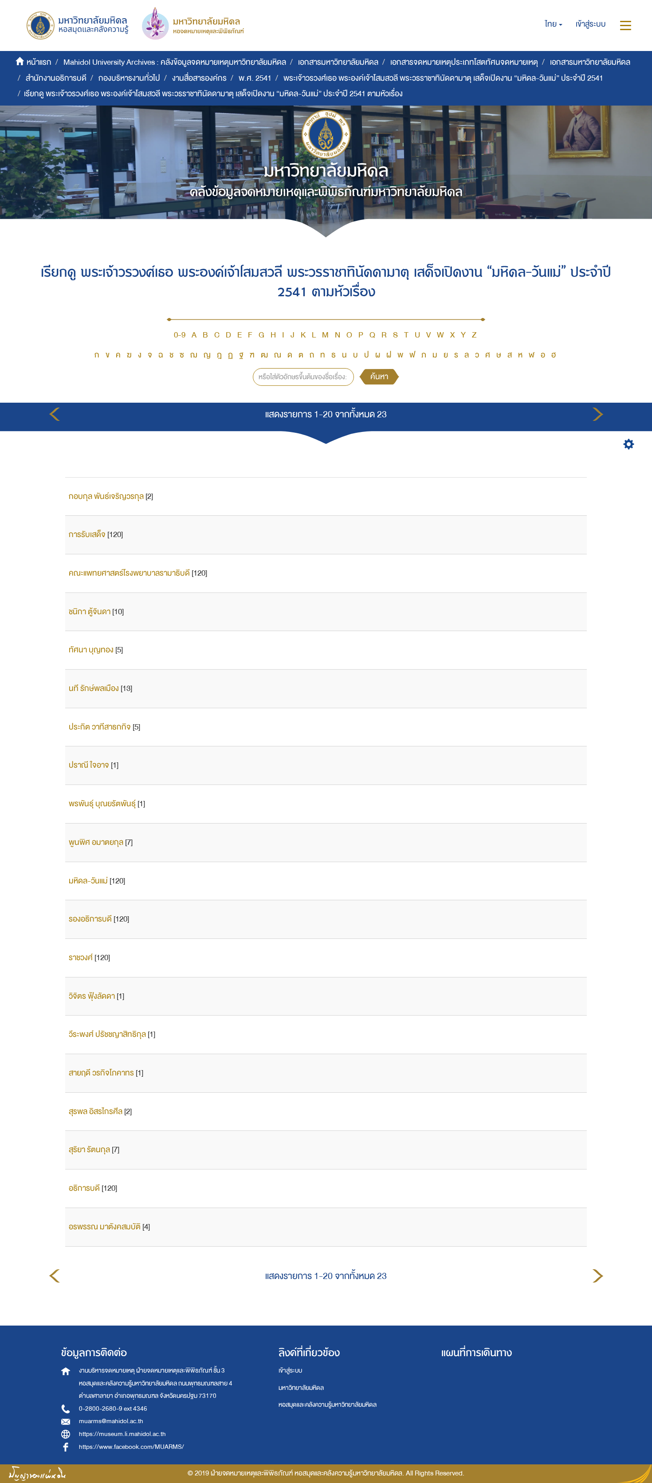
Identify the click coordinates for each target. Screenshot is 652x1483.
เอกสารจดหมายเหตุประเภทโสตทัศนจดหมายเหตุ (464, 62)
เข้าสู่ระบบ (290, 1370)
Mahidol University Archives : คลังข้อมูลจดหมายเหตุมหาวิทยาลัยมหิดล (174, 62)
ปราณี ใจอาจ (89, 765)
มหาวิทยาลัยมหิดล (301, 1387)
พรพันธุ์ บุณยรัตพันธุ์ (102, 804)
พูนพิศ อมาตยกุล (96, 842)
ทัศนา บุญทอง (91, 650)
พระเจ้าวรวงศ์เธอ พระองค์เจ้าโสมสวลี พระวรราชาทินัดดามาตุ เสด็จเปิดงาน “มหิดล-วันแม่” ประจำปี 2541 (443, 78)
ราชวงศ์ (81, 958)
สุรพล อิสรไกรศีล (95, 1111)
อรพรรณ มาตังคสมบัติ (105, 1227)
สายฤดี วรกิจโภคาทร (101, 1073)
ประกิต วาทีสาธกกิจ (100, 727)
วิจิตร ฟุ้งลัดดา (92, 996)
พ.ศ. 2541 (255, 78)
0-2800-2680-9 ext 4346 (113, 1408)
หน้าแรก (39, 62)
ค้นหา (379, 377)
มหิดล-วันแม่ (88, 881)
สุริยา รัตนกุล (89, 1150)
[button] (553, 24)
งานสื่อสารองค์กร (199, 78)
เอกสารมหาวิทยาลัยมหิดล (338, 62)
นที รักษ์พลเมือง (94, 688)
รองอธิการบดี (90, 919)
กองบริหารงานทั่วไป (129, 78)
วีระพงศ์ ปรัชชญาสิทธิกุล (107, 1034)
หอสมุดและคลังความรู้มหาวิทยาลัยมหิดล (328, 1404)
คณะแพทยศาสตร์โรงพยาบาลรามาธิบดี (129, 573)
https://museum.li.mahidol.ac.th (122, 1434)
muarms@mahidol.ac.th (111, 1421)
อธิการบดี (84, 1188)
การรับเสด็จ (87, 534)
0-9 (179, 335)
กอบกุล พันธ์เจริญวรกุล (106, 496)
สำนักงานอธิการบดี (56, 78)
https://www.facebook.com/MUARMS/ (131, 1446)
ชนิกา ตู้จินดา (89, 612)
